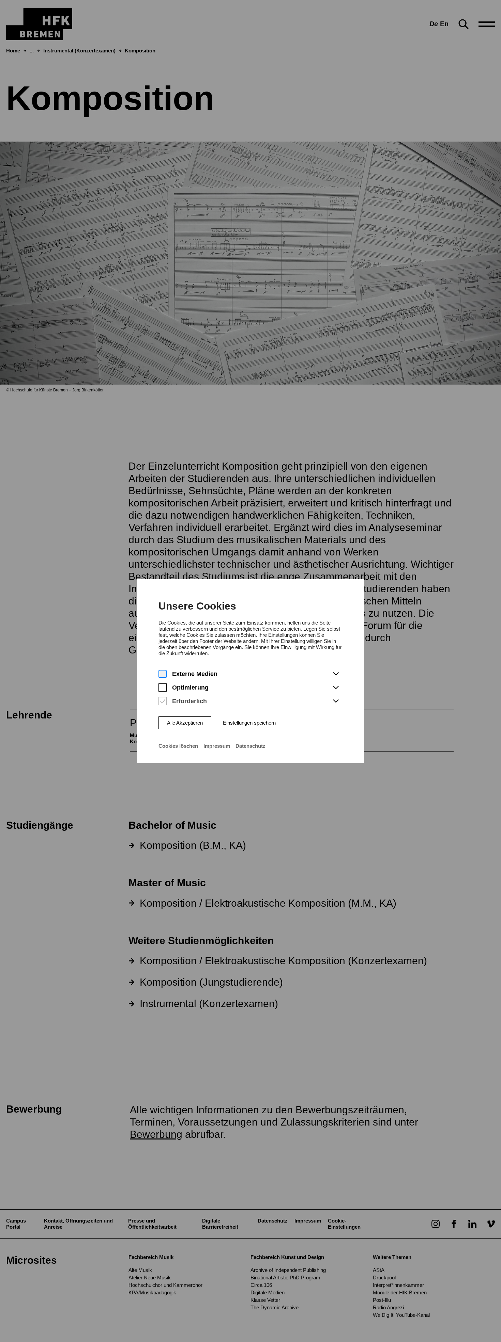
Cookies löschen (178, 746)
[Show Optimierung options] (336, 688)
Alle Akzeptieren (185, 723)
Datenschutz (250, 746)
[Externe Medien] (162, 674)
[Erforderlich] (162, 701)
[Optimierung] (162, 687)
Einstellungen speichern (249, 723)
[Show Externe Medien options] (336, 674)
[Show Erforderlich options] (336, 701)
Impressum (216, 746)
